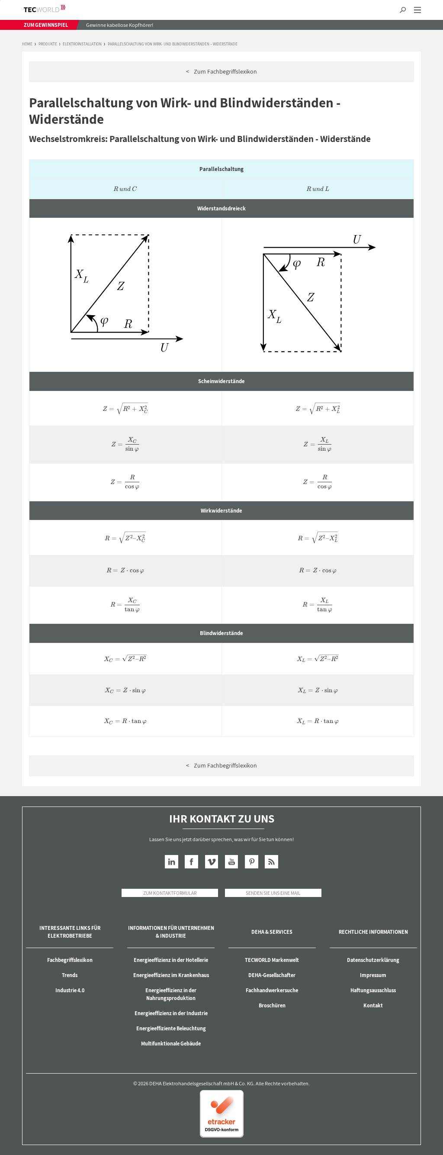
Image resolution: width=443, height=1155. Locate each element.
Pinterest (251, 861)
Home (27, 44)
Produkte (48, 44)
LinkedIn (171, 861)
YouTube (231, 861)
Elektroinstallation (82, 44)
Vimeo (211, 861)
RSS (271, 861)
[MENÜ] (417, 10)
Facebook (191, 861)
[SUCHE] (402, 10)
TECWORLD (52, 8)
